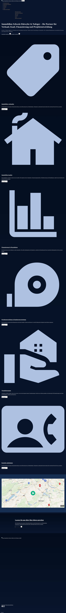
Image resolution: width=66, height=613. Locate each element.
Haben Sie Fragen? (6, 9)
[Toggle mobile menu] (23, 0)
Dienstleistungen (18, 11)
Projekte (4, 6)
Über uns (5, 5)
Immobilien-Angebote (7, 4)
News (4, 8)
